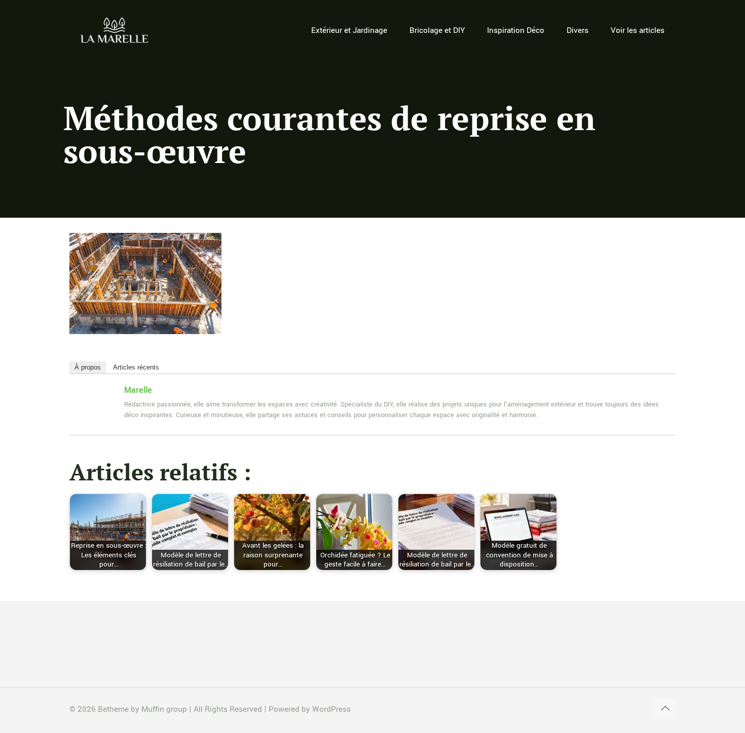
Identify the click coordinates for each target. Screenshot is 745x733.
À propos (87, 367)
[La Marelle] (115, 30)
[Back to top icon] (665, 708)
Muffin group (164, 709)
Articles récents (136, 367)
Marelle (138, 390)
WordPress (331, 709)
